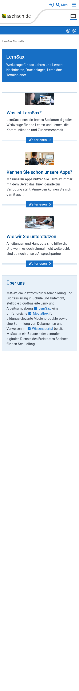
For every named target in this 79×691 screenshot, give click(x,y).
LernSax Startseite (13, 41)
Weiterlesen (38, 140)
